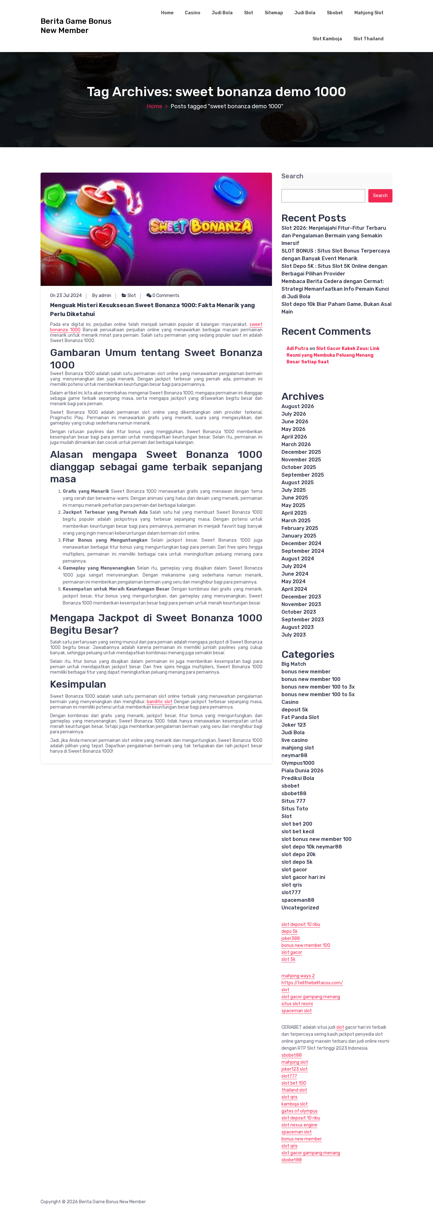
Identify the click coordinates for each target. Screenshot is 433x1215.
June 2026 (294, 422)
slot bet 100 (293, 1083)
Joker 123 (293, 725)
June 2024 (294, 574)
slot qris (291, 885)
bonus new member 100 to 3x (318, 687)
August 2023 (297, 627)
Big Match (293, 664)
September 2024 (302, 551)
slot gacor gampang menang (310, 997)
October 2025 (298, 467)
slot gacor (294, 870)
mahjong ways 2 (298, 976)
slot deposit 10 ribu (300, 924)
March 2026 (296, 444)
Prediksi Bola (297, 778)
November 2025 (301, 460)
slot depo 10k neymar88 (311, 847)
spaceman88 (297, 900)
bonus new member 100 (310, 679)
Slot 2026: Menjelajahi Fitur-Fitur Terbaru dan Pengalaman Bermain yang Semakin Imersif (333, 235)
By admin (101, 295)
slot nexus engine (299, 1125)
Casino (192, 13)
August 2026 (297, 406)
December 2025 (301, 452)
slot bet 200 (296, 824)
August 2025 (297, 482)
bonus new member (306, 672)
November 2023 (301, 604)
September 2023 (302, 620)
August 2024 (297, 559)
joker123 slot (294, 1069)
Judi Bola (222, 13)
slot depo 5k (297, 862)
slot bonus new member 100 (316, 839)
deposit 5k (294, 710)
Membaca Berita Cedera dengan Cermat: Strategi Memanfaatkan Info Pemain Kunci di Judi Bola (335, 289)
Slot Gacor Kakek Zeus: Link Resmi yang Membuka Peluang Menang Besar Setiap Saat (333, 355)
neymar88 (294, 755)
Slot (248, 13)
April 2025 (294, 513)
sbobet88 (294, 793)
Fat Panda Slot (300, 717)
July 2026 (293, 414)
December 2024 (301, 543)
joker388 (290, 938)
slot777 (291, 892)
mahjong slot (297, 748)
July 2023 (293, 635)
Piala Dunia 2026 (302, 771)
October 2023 (298, 612)
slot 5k (288, 959)
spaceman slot (296, 1011)
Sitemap (274, 13)
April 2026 (294, 437)
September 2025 (302, 475)
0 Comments (165, 295)
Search (292, 176)
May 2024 (293, 581)
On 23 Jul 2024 (66, 295)
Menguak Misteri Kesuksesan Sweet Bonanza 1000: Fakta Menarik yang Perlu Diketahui (152, 310)
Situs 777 (293, 801)
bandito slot (159, 701)
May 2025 (293, 505)
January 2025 (298, 536)
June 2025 (294, 498)
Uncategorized (300, 908)
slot (285, 990)
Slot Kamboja (327, 39)
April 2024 (294, 589)
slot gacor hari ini (303, 877)
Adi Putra (297, 348)
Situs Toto (294, 809)
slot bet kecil (297, 832)
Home (167, 13)
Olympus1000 (297, 763)
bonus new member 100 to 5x (318, 694)
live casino (294, 740)
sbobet (290, 786)
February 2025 (299, 528)
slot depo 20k (298, 854)
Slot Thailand (368, 39)
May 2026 (293, 429)
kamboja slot (294, 1104)
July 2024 (293, 566)
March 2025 (296, 521)
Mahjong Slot (369, 13)
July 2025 (293, 490)
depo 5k (289, 931)
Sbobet (335, 13)
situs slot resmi (297, 1004)
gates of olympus (299, 1111)
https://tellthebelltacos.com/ (312, 983)
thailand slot (294, 1090)
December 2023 (301, 597)
